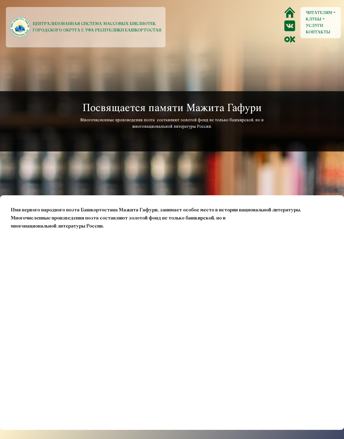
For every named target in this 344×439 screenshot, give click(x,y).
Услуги (314, 26)
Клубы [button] (313, 19)
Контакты (318, 32)
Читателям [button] (319, 13)
